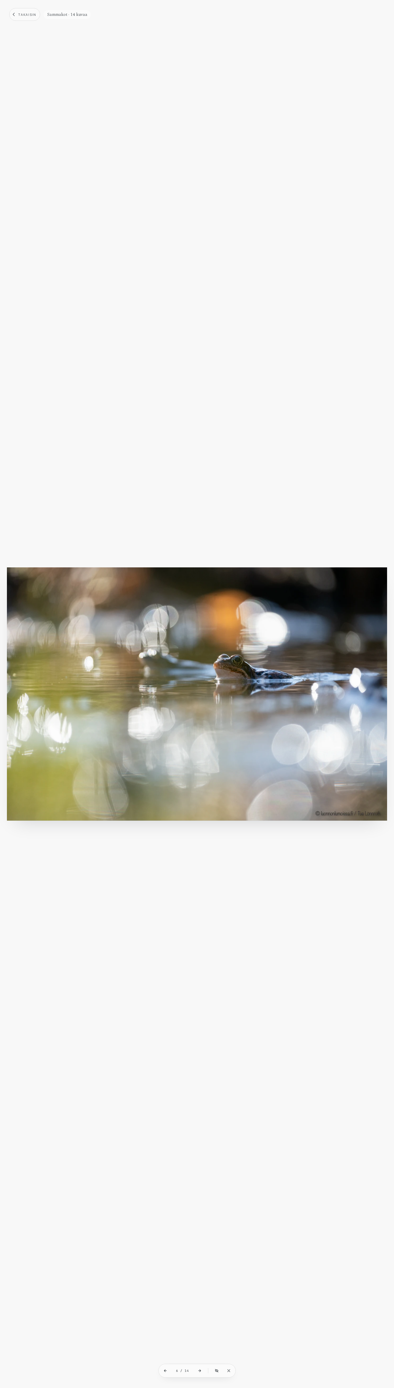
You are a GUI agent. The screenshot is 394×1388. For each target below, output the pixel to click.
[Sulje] (229, 1371)
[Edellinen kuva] (165, 1371)
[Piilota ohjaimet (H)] (217, 1371)
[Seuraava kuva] (199, 1371)
